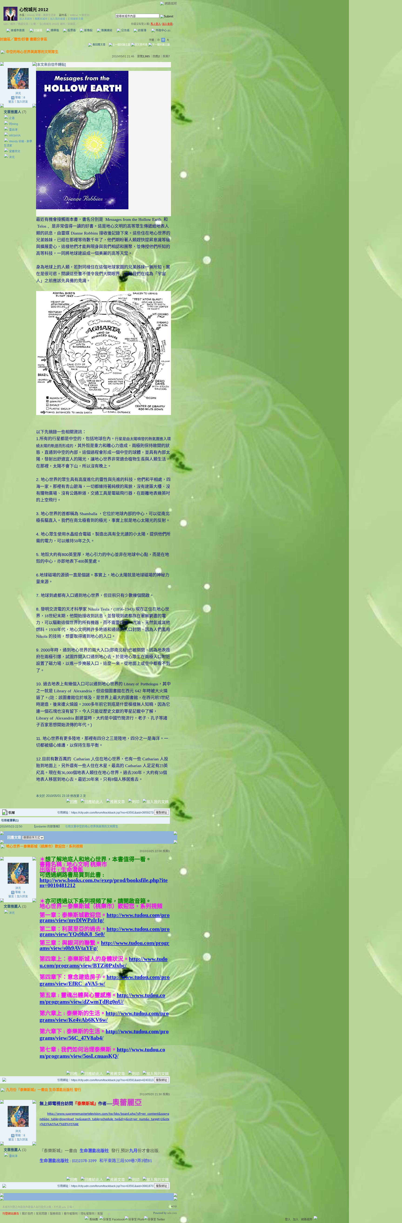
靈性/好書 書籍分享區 (30, 39)
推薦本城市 (41, 18)
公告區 (125, 30)
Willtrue (74, 15)
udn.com (172, 1213)
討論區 (37, 30)
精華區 (54, 30)
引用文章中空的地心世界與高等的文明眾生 (91, 826)
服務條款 (55, 1213)
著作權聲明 (71, 1213)
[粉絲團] (86, 1218)
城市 (12, 24)
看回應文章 (98, 44)
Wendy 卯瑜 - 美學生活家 (41, 15)
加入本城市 (25, 18)
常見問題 (41, 1213)
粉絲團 (94, 1219)
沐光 (18, 93)
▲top (174, 1206)
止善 (12, 118)
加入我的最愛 (57, 18)
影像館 (88, 30)
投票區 (71, 30)
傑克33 (85, 15)
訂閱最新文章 (75, 18)
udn (5, 24)
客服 (100, 1213)
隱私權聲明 (87, 1213)
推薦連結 (106, 30)
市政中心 (162, 30)
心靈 (33, 24)
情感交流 (23, 24)
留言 (11, 101)
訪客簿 (141, 30)
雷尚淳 (13, 129)
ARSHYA (14, 135)
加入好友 (22, 101)
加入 (295, 1219)
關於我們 (27, 1213)
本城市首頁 (17, 30)
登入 (288, 1219)
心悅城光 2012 (33, 9)
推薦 (166, 56)
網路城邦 (171, 3)
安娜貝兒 (14, 151)
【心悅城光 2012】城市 (51, 24)
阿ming (13, 124)
